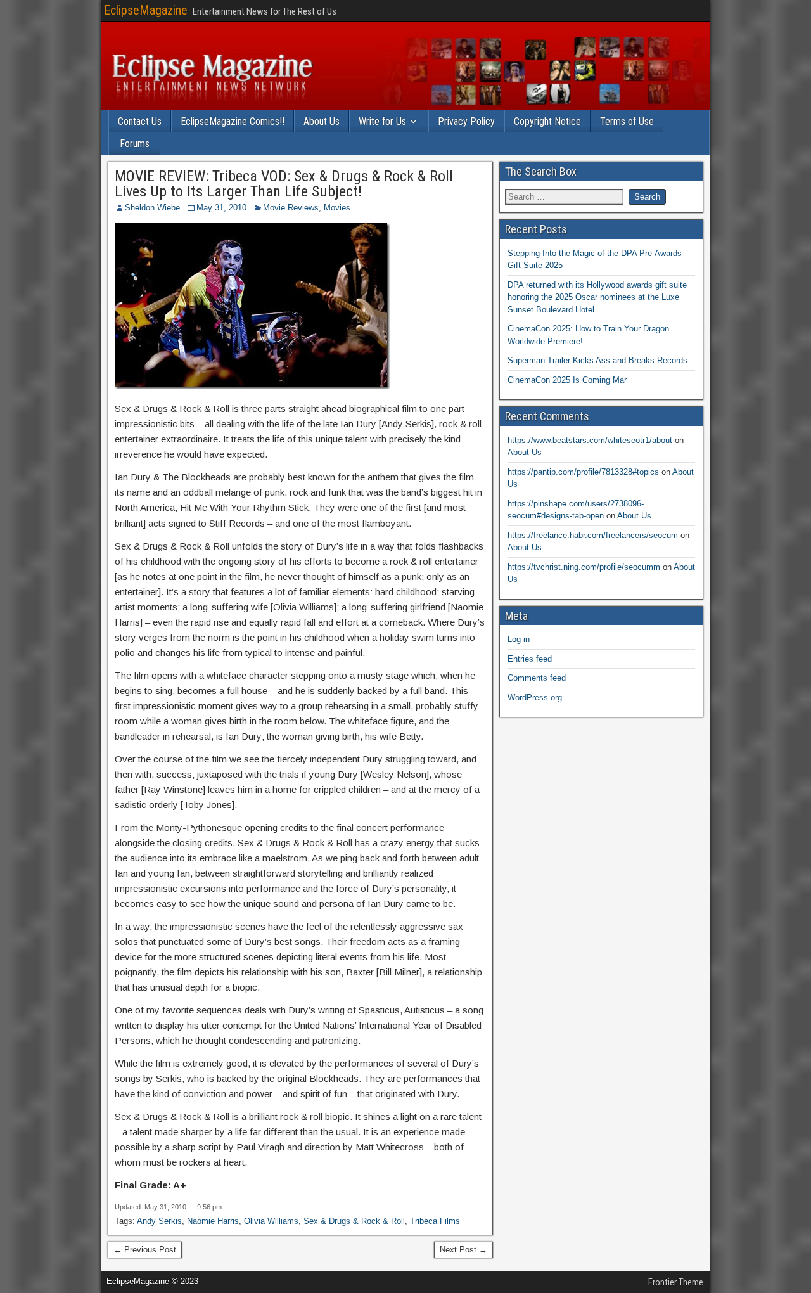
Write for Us (382, 121)
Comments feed (537, 678)
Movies (337, 207)
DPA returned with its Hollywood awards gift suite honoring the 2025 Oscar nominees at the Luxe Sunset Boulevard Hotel (597, 297)
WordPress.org (535, 697)
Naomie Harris (213, 1221)
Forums (135, 144)
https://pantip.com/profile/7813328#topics (583, 472)
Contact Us (140, 121)
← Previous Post (144, 1249)
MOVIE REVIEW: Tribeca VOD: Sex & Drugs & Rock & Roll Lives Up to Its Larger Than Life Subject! (284, 183)
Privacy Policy (466, 121)
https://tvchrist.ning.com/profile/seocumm (584, 567)
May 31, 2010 (221, 207)
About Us (321, 121)
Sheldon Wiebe (152, 207)
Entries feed (530, 659)
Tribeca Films (435, 1221)
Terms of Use (627, 121)
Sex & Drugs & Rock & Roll (354, 1221)
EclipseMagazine (146, 10)
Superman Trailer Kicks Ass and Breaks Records (597, 360)
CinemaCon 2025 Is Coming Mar (567, 380)
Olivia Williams (271, 1221)
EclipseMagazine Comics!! (232, 121)
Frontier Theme (675, 1282)
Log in (519, 639)
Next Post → (463, 1249)
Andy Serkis (159, 1221)
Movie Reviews (291, 207)
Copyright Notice (547, 121)
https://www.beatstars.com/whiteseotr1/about (590, 440)
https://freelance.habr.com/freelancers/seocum (593, 535)
